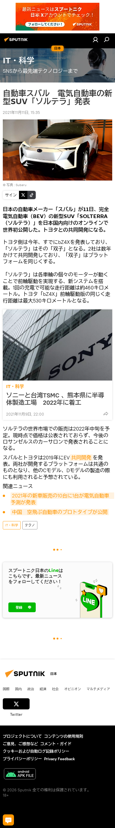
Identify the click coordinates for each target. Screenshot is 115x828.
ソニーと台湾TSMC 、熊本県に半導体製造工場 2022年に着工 (55, 399)
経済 (43, 688)
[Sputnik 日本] (17, 41)
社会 (55, 688)
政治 (30, 688)
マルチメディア (98, 688)
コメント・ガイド (55, 743)
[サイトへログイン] (95, 39)
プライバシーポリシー (22, 758)
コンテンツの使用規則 (63, 736)
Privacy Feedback (59, 758)
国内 (18, 688)
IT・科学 (15, 386)
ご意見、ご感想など (20, 743)
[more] (105, 413)
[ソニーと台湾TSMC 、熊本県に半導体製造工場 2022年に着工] (57, 345)
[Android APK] (20, 774)
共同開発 (81, 457)
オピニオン (72, 688)
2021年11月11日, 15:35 (21, 112)
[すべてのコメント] (8, 820)
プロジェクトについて (22, 736)
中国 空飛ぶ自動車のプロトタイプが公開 (59, 512)
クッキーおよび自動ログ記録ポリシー (36, 751)
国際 (6, 688)
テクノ (30, 525)
